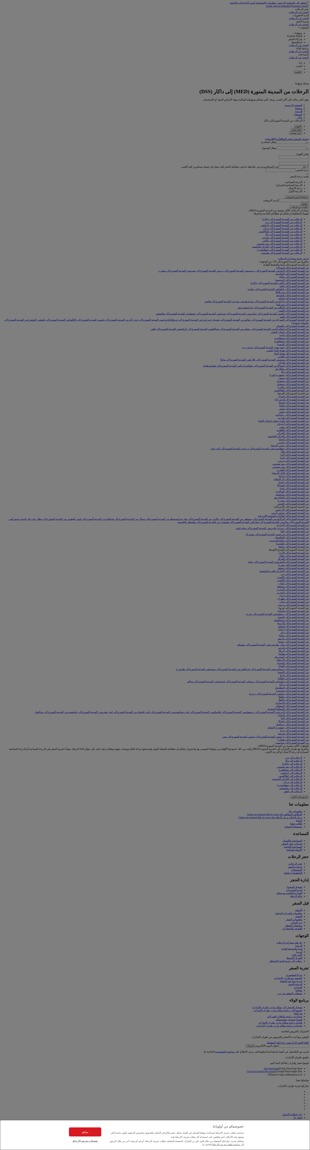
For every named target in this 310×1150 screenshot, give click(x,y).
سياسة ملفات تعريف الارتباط (226, 1144)
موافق (85, 1132)
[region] (155, 1135)
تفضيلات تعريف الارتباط (85, 1141)
